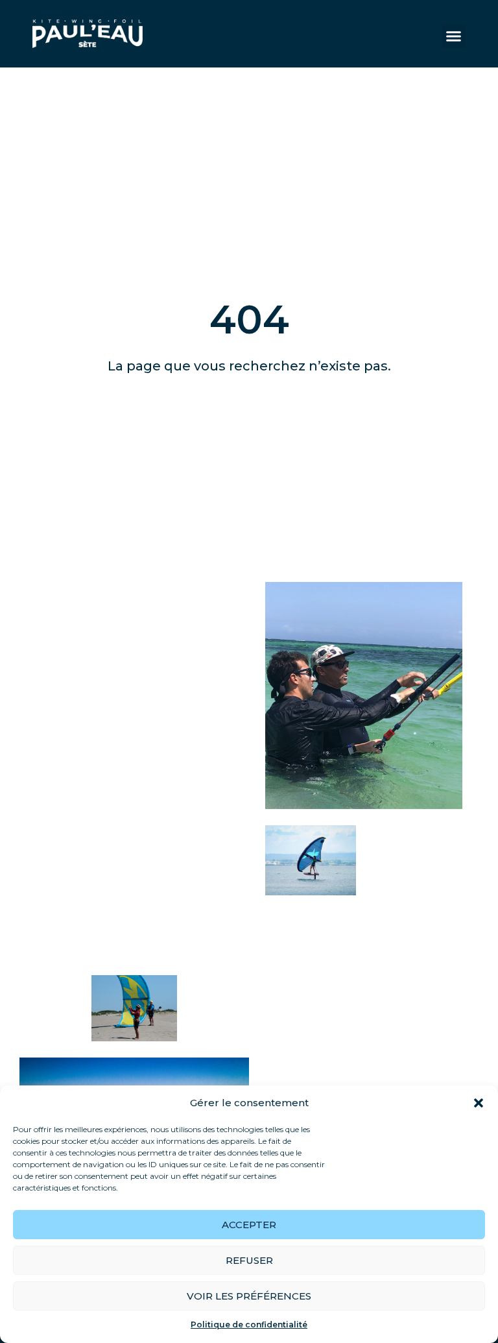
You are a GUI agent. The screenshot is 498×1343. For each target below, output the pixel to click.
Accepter (249, 1224)
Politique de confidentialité (249, 1324)
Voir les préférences (249, 1296)
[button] (478, 1102)
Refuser (249, 1260)
